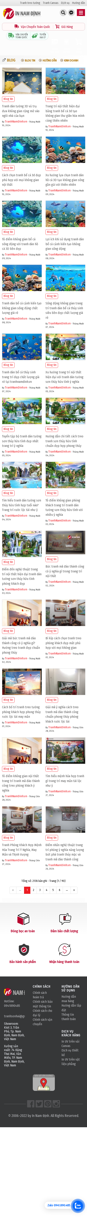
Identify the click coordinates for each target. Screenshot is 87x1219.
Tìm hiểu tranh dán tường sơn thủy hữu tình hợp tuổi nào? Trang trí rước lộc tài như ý (21, 505)
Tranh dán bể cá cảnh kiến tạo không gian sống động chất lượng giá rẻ (21, 308)
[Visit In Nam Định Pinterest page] (47, 1103)
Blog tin (30, 60)
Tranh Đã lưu (66, 50)
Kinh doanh (71, 60)
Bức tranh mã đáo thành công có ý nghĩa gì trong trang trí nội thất (65, 571)
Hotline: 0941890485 (12, 1003)
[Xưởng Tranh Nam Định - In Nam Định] (19, 992)
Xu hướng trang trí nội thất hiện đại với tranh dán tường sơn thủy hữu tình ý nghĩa (64, 377)
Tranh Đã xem (55, 50)
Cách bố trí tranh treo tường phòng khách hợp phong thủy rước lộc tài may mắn (21, 712)
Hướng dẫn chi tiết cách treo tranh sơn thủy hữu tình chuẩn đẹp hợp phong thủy (64, 441)
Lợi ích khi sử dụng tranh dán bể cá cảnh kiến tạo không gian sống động (65, 244)
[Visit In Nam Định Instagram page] (56, 1103)
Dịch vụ (65, 3)
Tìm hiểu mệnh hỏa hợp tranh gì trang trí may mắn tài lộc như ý (65, 781)
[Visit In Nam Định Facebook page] (30, 1103)
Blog (11, 60)
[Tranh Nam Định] (22, 19)
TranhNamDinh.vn (16, 121)
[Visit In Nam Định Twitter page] (39, 1103)
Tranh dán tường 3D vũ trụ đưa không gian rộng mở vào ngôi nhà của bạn (20, 111)
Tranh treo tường (30, 3)
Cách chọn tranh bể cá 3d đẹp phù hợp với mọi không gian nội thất (21, 180)
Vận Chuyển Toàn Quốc (35, 27)
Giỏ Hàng (66, 27)
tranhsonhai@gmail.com (14, 1016)
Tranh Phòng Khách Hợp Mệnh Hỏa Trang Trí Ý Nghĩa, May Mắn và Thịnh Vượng (21, 850)
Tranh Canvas (50, 3)
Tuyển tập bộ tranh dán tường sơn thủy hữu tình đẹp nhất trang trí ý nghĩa (21, 441)
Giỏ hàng (79, 50)
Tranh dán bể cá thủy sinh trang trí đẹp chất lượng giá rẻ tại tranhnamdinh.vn (20, 377)
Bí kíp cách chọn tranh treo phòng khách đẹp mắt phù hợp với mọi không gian (63, 643)
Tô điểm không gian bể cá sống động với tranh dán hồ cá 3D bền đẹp (20, 244)
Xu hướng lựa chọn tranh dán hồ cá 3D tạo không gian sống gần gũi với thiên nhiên (65, 180)
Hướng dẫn (78, 3)
